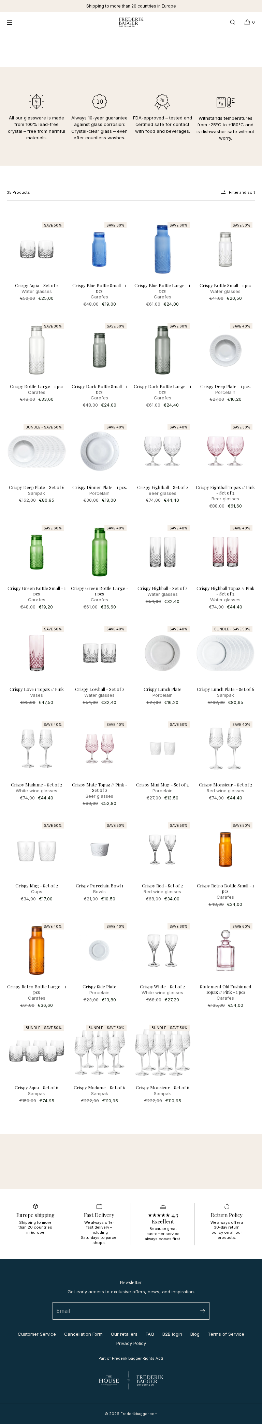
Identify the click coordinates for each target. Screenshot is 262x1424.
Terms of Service (226, 1334)
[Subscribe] (200, 1311)
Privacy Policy (131, 1343)
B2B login (172, 1334)
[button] (232, 22)
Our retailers (124, 1334)
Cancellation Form (83, 1334)
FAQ (150, 1334)
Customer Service (37, 1334)
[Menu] (15, 22)
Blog (195, 1334)
